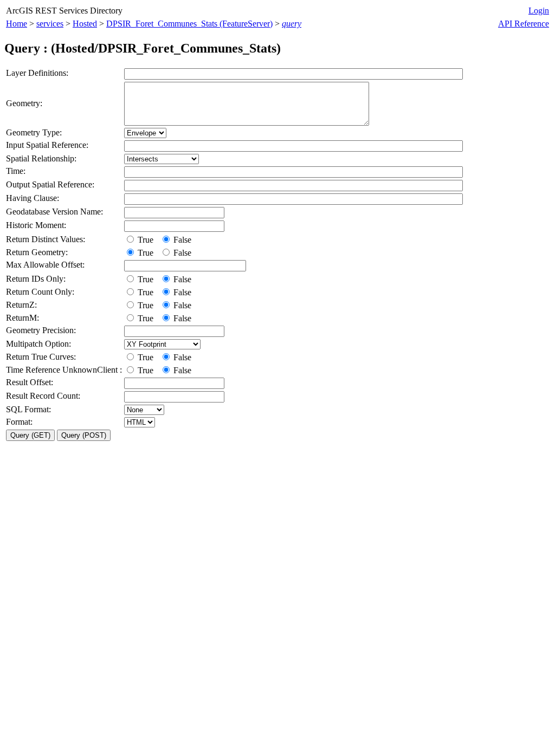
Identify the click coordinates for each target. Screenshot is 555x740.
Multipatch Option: (38, 343)
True (146, 239)
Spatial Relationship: (41, 158)
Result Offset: (29, 382)
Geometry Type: (34, 132)
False (181, 239)
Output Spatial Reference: (50, 184)
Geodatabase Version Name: (54, 211)
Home (16, 23)
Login (538, 10)
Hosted (85, 23)
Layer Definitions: (37, 72)
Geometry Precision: (41, 330)
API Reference (523, 23)
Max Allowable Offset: (45, 264)
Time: (15, 171)
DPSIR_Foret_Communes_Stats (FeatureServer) (189, 23)
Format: (19, 421)
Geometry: (24, 103)
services (49, 23)
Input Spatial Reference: (47, 145)
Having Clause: (32, 198)
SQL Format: (28, 409)
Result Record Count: (43, 395)
